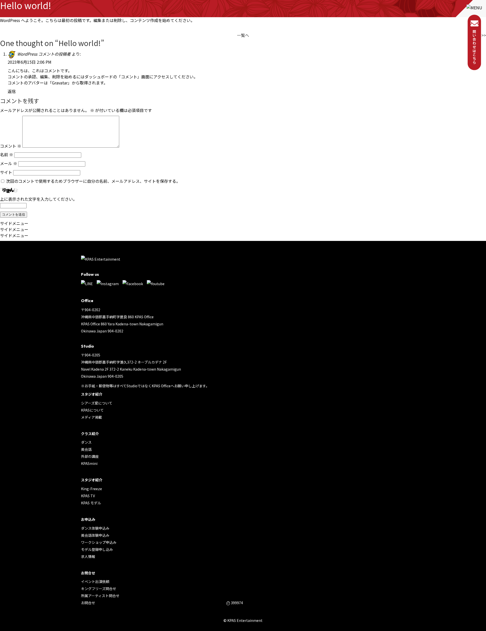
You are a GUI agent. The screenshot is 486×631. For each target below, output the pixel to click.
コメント (10, 146)
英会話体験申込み (95, 535)
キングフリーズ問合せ (98, 588)
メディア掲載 (91, 417)
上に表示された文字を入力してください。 (38, 199)
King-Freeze (91, 488)
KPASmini (89, 463)
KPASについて (92, 410)
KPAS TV (88, 495)
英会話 (86, 449)
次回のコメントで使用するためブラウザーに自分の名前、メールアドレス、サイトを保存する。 (93, 181)
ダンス (86, 442)
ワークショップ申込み (98, 542)
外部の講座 (90, 456)
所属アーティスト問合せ (100, 595)
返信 (12, 91)
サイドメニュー (14, 223)
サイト (6, 172)
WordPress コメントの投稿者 (44, 54)
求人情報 (88, 556)
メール (8, 163)
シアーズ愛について (96, 402)
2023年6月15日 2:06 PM (29, 62)
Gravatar (60, 83)
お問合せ (88, 602)
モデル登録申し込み (97, 549)
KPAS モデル (91, 502)
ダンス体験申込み (95, 528)
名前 (6, 154)
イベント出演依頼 (95, 581)
